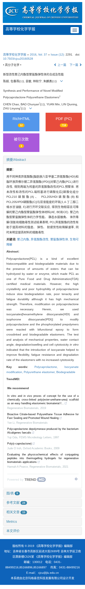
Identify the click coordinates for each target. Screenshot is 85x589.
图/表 (12, 493)
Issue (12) (57, 54)
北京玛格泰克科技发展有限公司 (42, 578)
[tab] (42, 160)
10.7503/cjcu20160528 (18, 58)
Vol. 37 (42, 54)
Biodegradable (65, 372)
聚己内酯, (24, 239)
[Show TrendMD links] (76, 479)
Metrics (11, 521)
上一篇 (61, 64)
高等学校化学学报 (20, 29)
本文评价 (13, 531)
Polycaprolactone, (49, 367)
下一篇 (74, 64)
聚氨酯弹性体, (60, 239)
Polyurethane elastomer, (40, 372)
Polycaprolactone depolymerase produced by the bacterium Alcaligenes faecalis (43, 430)
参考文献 (15, 502)
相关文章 (15, 512)
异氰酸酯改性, (40, 239)
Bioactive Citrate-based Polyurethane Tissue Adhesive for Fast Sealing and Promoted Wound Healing (43, 416)
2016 (33, 54)
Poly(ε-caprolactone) (19, 443)
